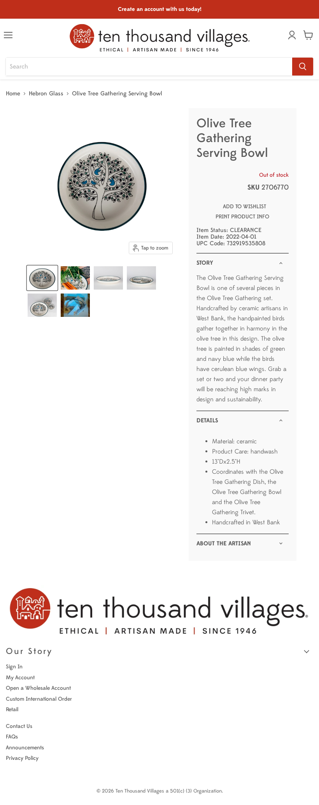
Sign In (14, 666)
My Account (20, 677)
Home (13, 93)
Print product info (242, 216)
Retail (12, 709)
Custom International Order (39, 699)
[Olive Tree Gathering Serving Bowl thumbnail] (42, 277)
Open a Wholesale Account (38, 688)
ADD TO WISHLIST (244, 206)
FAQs (12, 736)
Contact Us (19, 726)
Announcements (25, 747)
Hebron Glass (46, 93)
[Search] (302, 67)
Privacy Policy (22, 758)
